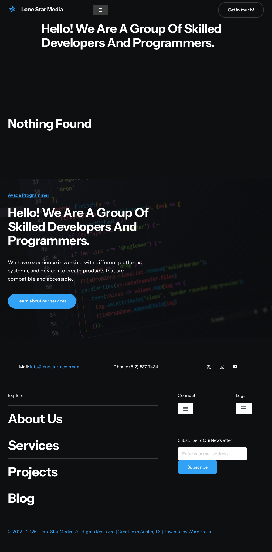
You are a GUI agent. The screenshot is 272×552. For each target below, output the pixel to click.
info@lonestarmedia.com (55, 366)
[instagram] (222, 366)
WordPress (199, 531)
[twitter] (208, 366)
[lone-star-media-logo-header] (40, 8)
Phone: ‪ (121, 366)
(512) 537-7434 (143, 366)
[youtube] (235, 366)
